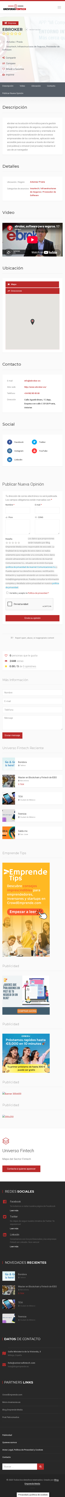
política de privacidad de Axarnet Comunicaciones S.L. (31, 567)
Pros (10, 517)
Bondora (22, 762)
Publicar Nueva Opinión (12, 93)
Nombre (10, 505)
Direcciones (16, 291)
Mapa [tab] (13, 284)
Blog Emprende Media (12, 1410)
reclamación (34, 29)
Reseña (9, 539)
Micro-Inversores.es (11, 1402)
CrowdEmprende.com (12, 1394)
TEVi (20, 796)
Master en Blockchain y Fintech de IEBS (37, 777)
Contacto (51, 86)
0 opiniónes (29, 666)
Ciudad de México (27, 800)
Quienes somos (9, 1442)
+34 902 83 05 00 (31, 393)
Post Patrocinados (10, 1417)
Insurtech (11, 46)
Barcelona (24, 781)
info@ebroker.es (32, 381)
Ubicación (36, 86)
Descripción (7, 86)
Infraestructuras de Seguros (31, 46)
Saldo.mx (22, 831)
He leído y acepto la (29, 593)
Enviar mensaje (12, 735)
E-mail (38, 505)
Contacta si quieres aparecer (21, 1169)
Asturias (10, 41)
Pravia (20, 41)
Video (22, 86)
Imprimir (10, 74)
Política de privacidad (38, 593)
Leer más (14, 1210)
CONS (40, 517)
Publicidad (7, 1435)
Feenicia (22, 814)
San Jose (24, 834)
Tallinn (23, 765)
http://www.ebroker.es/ (35, 387)
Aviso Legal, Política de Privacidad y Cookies (22, 1450)
